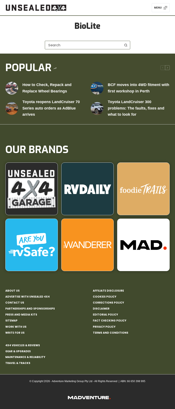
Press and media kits (21, 314)
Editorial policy (105, 314)
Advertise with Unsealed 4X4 (27, 296)
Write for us (15, 333)
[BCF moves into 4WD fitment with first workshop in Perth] (97, 88)
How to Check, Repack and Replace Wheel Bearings (46, 88)
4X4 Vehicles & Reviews (22, 345)
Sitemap (11, 320)
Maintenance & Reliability (25, 357)
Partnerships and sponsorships (30, 308)
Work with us (15, 327)
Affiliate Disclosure (108, 290)
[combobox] (83, 45)
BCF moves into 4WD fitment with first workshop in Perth (138, 88)
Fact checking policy (109, 320)
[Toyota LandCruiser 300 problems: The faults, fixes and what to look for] (97, 108)
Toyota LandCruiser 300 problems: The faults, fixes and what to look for (136, 108)
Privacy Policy (104, 327)
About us (12, 290)
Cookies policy (104, 296)
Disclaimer (101, 308)
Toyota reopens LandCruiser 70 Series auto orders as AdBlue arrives (51, 108)
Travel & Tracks (17, 363)
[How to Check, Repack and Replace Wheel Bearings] (11, 88)
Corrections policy (108, 302)
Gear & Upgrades (18, 351)
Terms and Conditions (110, 333)
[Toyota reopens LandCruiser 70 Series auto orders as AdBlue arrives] (11, 108)
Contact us (14, 302)
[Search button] (126, 45)
